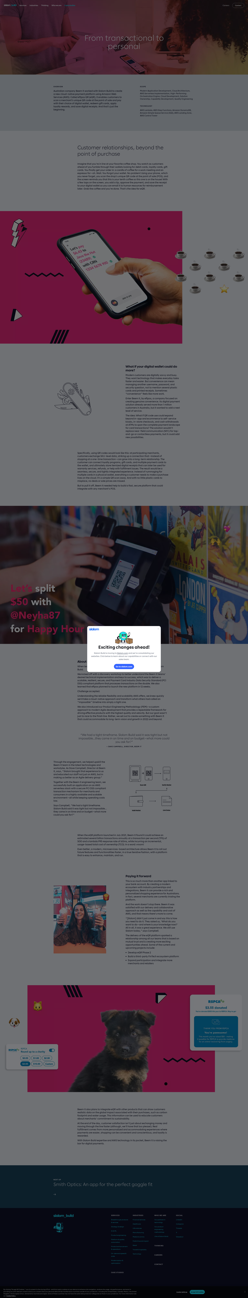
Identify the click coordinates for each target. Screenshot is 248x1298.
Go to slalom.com (124, 666)
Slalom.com (122, 653)
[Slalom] (94, 629)
